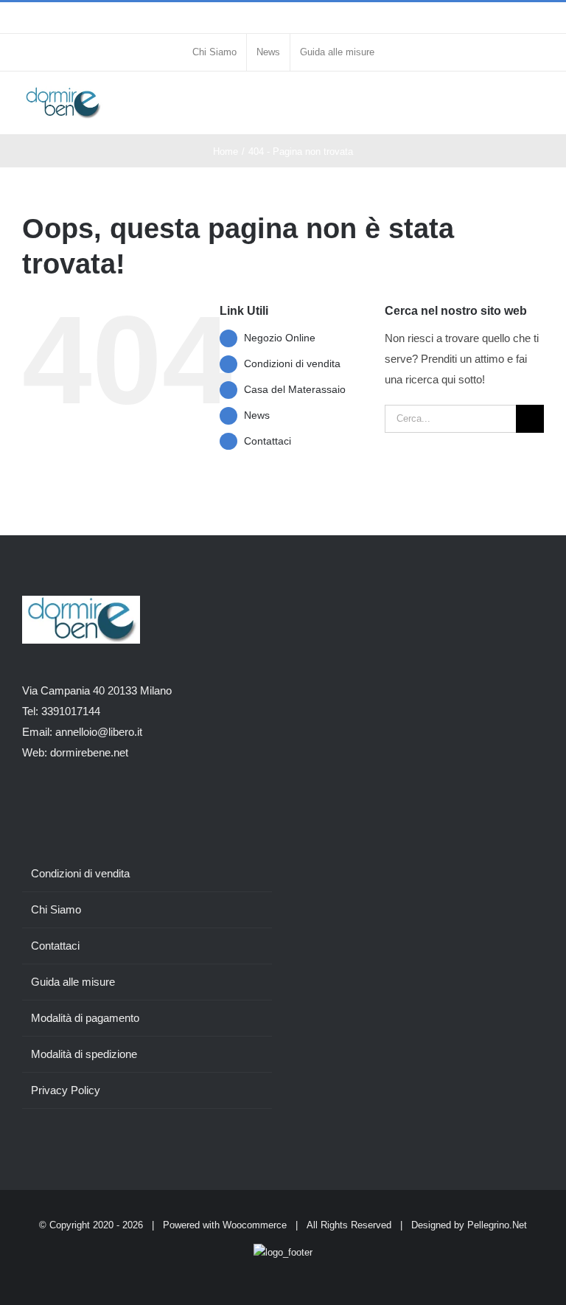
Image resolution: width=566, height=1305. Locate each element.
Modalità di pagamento (85, 1018)
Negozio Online (279, 338)
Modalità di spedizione (84, 1054)
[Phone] (66, 810)
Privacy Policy (65, 1090)
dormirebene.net (89, 752)
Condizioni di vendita (292, 363)
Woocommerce (255, 1225)
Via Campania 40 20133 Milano (97, 690)
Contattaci (267, 441)
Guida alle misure (73, 981)
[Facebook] (26, 810)
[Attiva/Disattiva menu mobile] (538, 101)
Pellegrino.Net (497, 1225)
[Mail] (106, 810)
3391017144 (70, 711)
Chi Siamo (56, 909)
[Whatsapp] (86, 810)
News (257, 415)
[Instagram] (46, 810)
